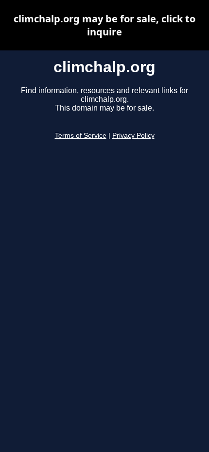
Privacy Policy (133, 135)
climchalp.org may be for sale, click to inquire (104, 25)
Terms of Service (80, 135)
